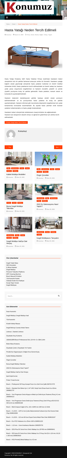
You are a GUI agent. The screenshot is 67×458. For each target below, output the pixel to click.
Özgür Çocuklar (43, 175)
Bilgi (8, 168)
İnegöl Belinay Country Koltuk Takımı (17, 327)
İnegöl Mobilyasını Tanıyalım (48, 238)
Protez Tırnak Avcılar (12, 380)
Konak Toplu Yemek (12, 283)
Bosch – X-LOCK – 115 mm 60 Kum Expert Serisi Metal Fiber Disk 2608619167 (30, 417)
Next (57, 147)
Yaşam (50, 34)
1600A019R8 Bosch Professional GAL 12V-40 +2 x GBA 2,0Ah (25, 339)
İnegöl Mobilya (10, 269)
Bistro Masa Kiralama (13, 344)
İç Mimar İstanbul (11, 267)
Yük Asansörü (10, 319)
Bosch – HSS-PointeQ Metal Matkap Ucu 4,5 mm (21, 439)
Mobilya (15, 171)
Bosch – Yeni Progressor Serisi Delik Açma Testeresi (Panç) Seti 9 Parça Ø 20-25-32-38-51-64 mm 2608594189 (32, 402)
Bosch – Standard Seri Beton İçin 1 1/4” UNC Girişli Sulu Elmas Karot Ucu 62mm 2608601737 (31, 389)
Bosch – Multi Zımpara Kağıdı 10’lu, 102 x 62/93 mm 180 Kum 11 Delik (28, 407)
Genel (32, 34)
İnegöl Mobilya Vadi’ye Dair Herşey (17, 372)
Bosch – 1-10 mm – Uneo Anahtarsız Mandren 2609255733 (24, 425)
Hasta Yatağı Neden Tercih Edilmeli (16, 122)
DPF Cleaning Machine (13, 274)
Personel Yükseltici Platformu (15, 272)
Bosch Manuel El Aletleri (14, 276)
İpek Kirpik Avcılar (11, 376)
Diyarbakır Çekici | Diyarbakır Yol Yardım (18, 348)
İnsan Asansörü (11, 311)
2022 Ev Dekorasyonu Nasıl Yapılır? (17, 368)
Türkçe (45, 34)
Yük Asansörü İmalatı (12, 278)
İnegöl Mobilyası (11, 285)
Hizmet (37, 34)
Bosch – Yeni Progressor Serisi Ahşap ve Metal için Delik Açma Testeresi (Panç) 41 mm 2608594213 (33, 395)
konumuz (8, 34)
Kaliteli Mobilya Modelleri (15, 174)
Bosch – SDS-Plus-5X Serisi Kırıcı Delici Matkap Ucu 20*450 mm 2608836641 (30, 429)
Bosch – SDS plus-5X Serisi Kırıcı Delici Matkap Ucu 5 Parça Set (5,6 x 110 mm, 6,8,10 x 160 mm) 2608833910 (33, 434)
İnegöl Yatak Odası (12, 263)
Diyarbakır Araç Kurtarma (14, 336)
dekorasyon (15, 168)
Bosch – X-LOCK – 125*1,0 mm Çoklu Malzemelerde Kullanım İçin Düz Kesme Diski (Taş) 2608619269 (32, 412)
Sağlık (41, 34)
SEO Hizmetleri (11, 265)
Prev (9, 147)
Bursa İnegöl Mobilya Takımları (15, 364)
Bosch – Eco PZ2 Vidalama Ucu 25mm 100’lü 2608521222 (24, 421)
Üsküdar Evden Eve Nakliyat (15, 280)
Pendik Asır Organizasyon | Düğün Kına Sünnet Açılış (22, 352)
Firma (28, 34)
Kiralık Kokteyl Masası (13, 323)
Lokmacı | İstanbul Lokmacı (14, 331)
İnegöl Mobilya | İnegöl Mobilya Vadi (17, 315)
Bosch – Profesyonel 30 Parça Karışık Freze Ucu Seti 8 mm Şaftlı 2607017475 (30, 384)
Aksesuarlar (41, 198)
